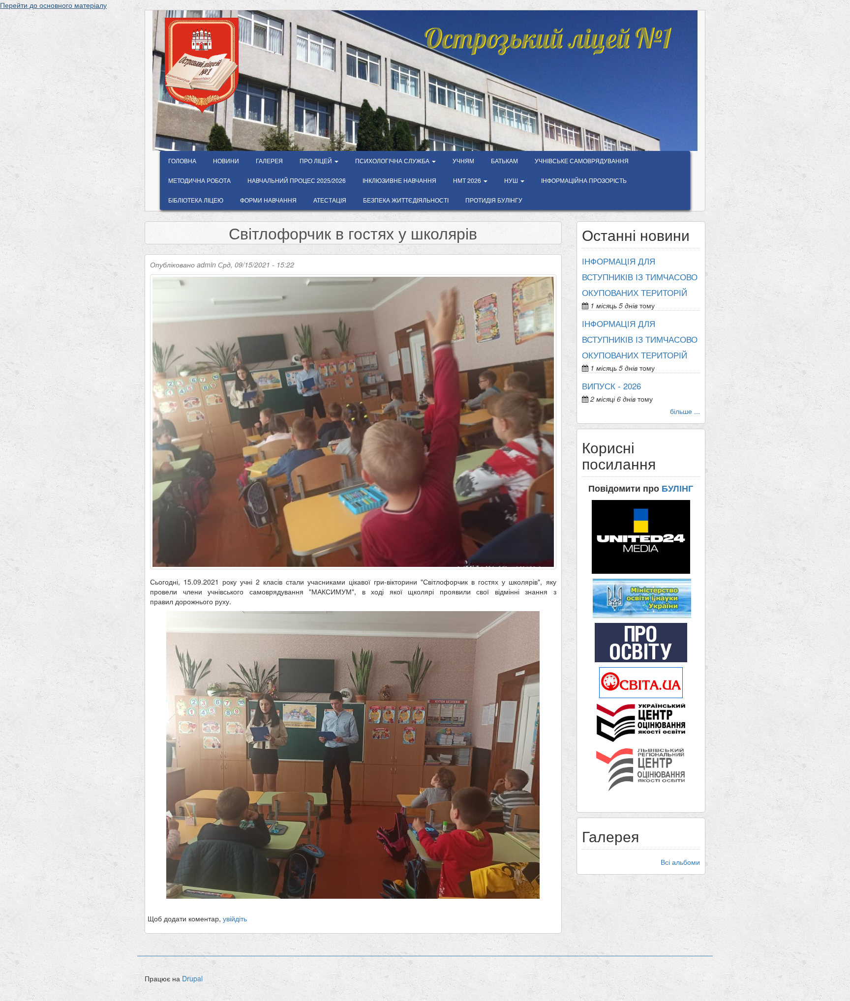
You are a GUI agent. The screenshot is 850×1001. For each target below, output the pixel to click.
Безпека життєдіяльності (406, 200)
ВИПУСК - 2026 (611, 386)
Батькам (504, 160)
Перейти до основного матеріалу (53, 5)
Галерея (269, 160)
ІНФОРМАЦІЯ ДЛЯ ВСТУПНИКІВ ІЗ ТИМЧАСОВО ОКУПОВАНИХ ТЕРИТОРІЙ (640, 276)
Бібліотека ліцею (195, 200)
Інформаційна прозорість (584, 180)
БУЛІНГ (677, 488)
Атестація (329, 200)
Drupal (192, 978)
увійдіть (235, 918)
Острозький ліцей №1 (546, 31)
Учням (463, 160)
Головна (182, 160)
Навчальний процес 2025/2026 (296, 180)
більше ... (685, 411)
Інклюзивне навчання (399, 180)
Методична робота (199, 180)
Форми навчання (268, 200)
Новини (226, 160)
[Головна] (205, 65)
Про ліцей (317, 160)
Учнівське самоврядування (582, 160)
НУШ (511, 180)
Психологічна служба (393, 160)
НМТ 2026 (468, 180)
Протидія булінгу (493, 200)
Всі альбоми (680, 862)
